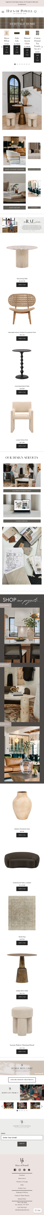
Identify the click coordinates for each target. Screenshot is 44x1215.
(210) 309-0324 (22, 1207)
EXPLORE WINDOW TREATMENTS (22, 1079)
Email (3, 1133)
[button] (2, 47)
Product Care (22, 1188)
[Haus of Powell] (20, 11)
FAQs (22, 1185)
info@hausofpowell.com (22, 1210)
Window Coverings (22, 1182)
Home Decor (22, 1178)
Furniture (22, 1175)
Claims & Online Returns (22, 1195)
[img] (15, 1169)
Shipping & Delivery (22, 1192)
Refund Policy (22, 1199)
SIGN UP (22, 1143)
